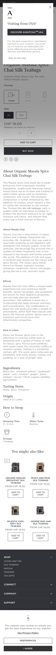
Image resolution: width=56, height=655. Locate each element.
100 (21, 115)
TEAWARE (9, 572)
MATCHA (8, 568)
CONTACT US (10, 588)
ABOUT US (9, 597)
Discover (27, 32)
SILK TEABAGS (11, 565)
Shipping (8, 127)
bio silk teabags (32, 208)
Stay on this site (17, 58)
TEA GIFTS (9, 576)
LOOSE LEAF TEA (12, 561)
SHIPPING (9, 606)
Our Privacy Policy (28, 633)
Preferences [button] (28, 640)
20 (8, 115)
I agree (28, 648)
